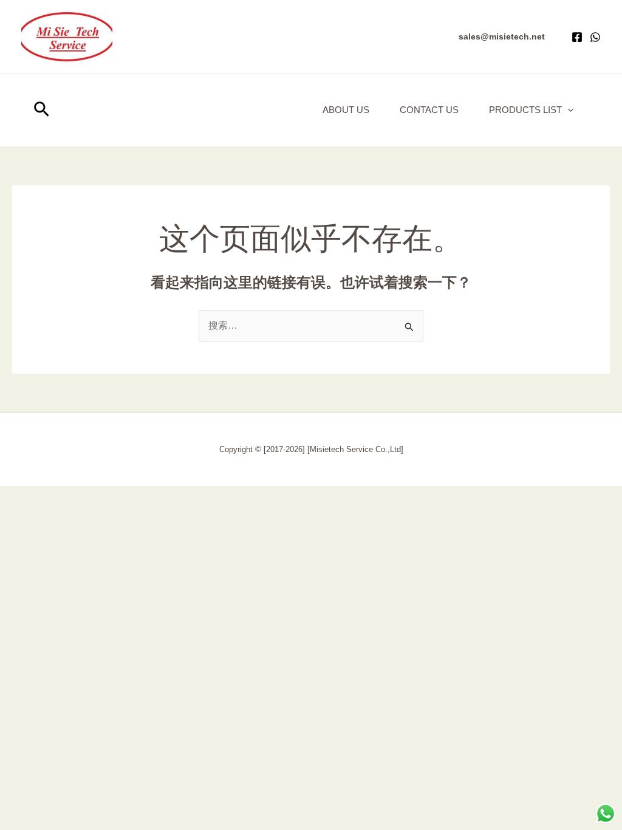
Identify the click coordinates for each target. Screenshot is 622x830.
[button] (501, 36)
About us (346, 110)
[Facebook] (577, 37)
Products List (525, 110)
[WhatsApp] (595, 37)
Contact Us (429, 110)
